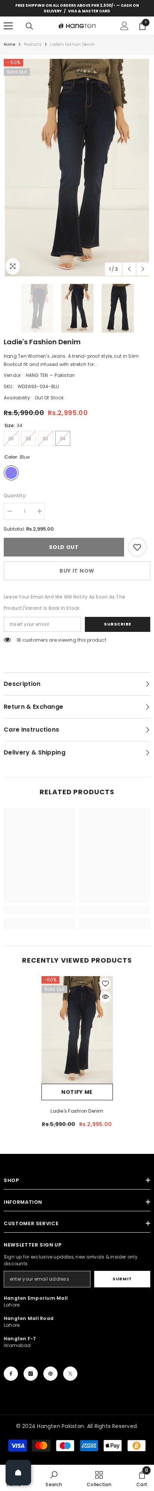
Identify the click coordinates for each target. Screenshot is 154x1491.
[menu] (8, 25)
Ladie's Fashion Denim (76, 1111)
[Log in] (124, 26)
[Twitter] (70, 1373)
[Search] (29, 26)
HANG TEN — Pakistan (50, 375)
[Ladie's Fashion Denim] (77, 1030)
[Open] (18, 1472)
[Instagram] (31, 1373)
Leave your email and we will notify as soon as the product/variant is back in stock (64, 602)
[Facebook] (11, 1373)
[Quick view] (105, 996)
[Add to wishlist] (105, 983)
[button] (129, 269)
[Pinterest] (50, 1373)
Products (33, 44)
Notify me (77, 1092)
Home (9, 44)
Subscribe (117, 624)
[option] (77, 167)
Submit (122, 1279)
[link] (137, 547)
